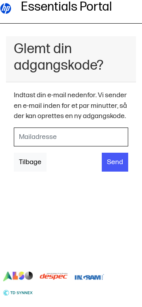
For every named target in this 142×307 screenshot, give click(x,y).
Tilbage (30, 162)
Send (115, 162)
